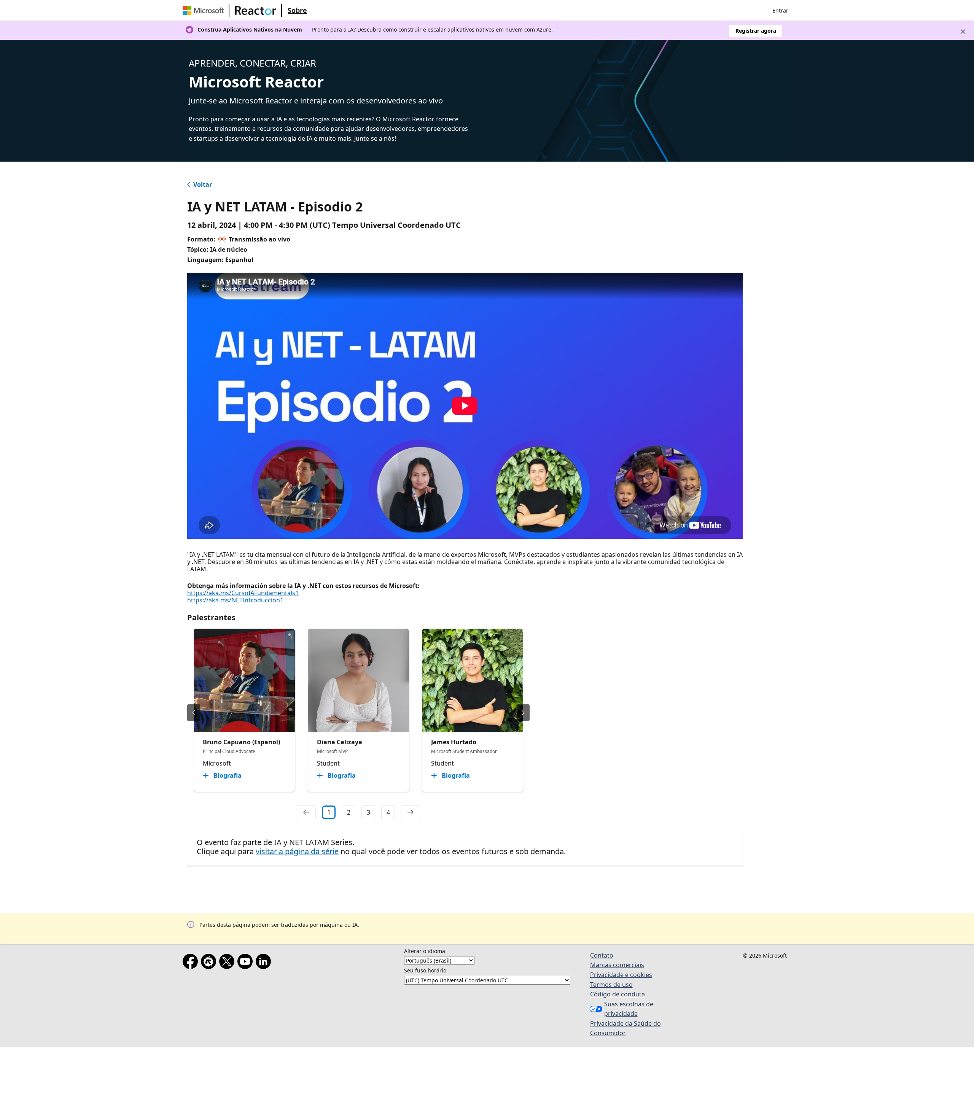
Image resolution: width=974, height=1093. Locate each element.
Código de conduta (617, 994)
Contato (601, 955)
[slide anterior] (193, 712)
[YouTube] (246, 963)
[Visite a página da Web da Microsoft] (205, 10)
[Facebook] (192, 963)
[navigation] (306, 812)
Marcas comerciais (617, 965)
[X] (228, 963)
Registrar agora (755, 30)
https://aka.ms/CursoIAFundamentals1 (243, 593)
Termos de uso (611, 984)
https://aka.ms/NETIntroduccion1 (235, 600)
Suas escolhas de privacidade (628, 1009)
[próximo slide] (523, 712)
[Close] (963, 31)
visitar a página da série (297, 851)
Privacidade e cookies (621, 975)
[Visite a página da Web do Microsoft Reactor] (255, 10)
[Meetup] (210, 963)
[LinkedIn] (265, 963)
